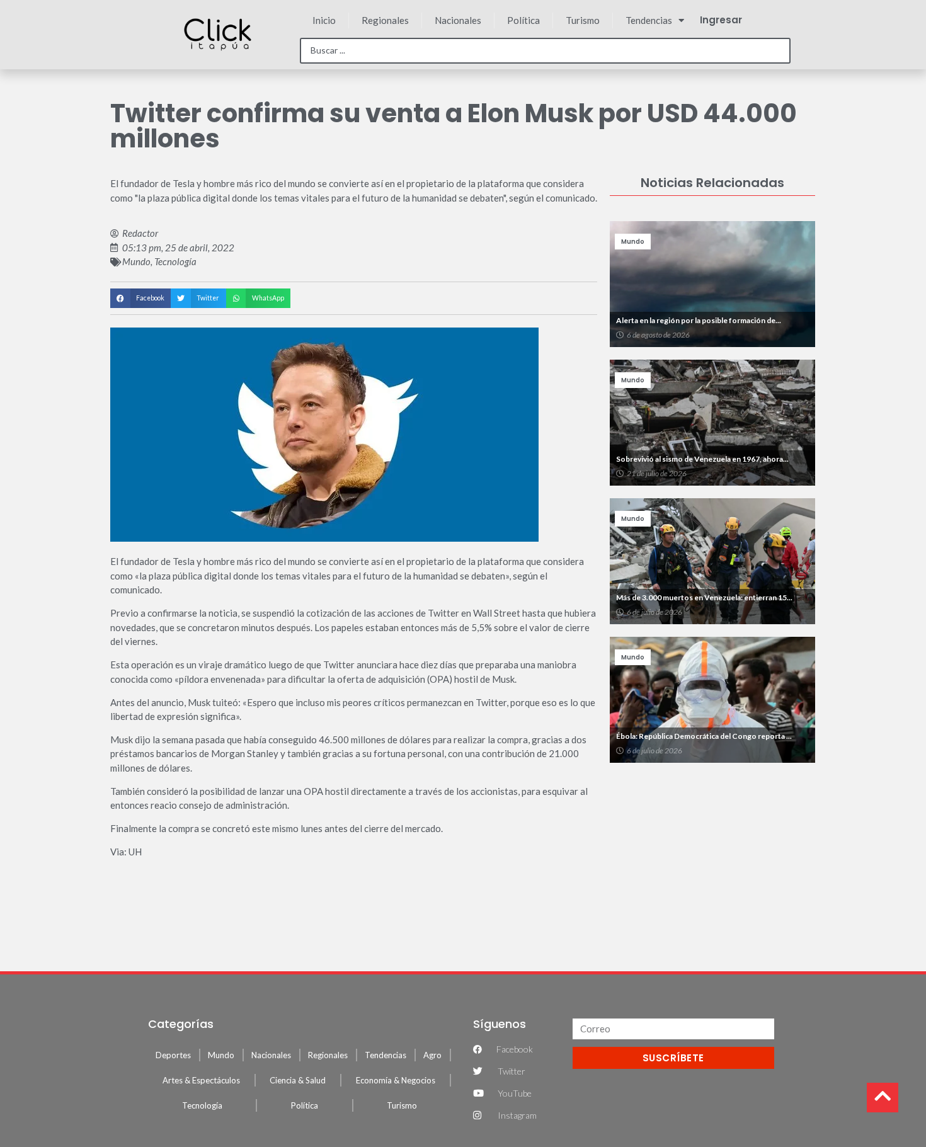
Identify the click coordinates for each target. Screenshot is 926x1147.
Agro (432, 1055)
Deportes (173, 1055)
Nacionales (458, 20)
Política (523, 20)
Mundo (136, 261)
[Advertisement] (712, 860)
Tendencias (649, 20)
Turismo (583, 20)
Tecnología (175, 261)
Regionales (385, 20)
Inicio (324, 20)
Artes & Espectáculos (201, 1080)
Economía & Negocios (395, 1080)
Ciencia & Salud (298, 1080)
